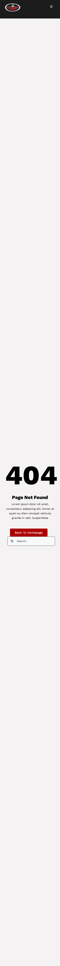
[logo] (12, 4)
